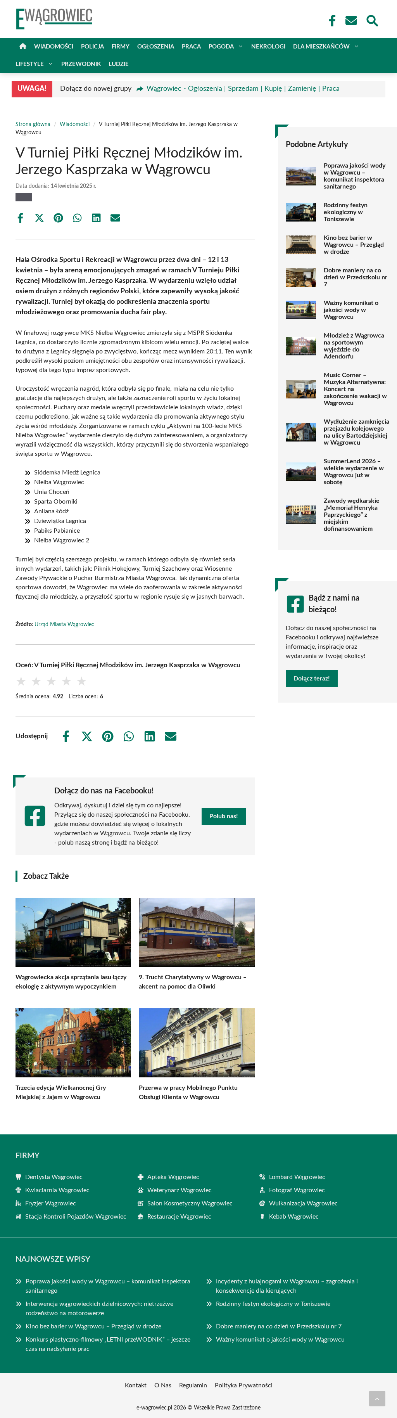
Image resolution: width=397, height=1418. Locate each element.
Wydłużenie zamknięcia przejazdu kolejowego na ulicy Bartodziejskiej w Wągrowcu (356, 432)
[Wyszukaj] (371, 19)
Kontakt (136, 1385)
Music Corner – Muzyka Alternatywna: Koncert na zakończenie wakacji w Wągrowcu (355, 389)
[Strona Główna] (23, 46)
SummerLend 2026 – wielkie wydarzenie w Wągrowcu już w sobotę (354, 471)
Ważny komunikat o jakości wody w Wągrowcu (351, 310)
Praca (191, 47)
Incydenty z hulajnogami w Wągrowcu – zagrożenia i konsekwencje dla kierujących (287, 1286)
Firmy (120, 47)
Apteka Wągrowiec (173, 1177)
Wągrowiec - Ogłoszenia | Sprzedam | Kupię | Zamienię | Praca (243, 88)
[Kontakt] (351, 20)
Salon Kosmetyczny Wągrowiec (190, 1203)
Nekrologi (268, 47)
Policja (92, 47)
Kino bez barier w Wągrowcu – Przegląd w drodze (354, 245)
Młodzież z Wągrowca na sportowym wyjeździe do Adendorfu (354, 346)
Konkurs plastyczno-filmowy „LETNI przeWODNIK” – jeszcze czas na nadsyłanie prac (108, 1344)
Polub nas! (223, 816)
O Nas (162, 1385)
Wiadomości (53, 47)
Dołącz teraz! (311, 678)
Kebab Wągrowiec (294, 1217)
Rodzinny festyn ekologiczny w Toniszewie (346, 212)
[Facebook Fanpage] (330, 20)
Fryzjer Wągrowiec (50, 1203)
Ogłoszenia (155, 47)
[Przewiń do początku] (377, 1398)
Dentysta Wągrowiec (54, 1177)
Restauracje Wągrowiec (179, 1217)
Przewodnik (81, 64)
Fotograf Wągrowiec (297, 1190)
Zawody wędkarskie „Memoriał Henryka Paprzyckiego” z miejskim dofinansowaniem (352, 515)
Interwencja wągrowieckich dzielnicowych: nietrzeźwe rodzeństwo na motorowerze (99, 1308)
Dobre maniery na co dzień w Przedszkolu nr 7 (355, 277)
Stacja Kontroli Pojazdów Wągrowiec (75, 1217)
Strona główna (33, 124)
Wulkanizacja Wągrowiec (303, 1203)
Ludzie (119, 64)
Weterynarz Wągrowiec (179, 1190)
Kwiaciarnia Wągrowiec (57, 1190)
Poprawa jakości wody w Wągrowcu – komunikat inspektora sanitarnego (354, 176)
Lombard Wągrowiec (297, 1177)
